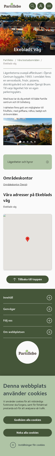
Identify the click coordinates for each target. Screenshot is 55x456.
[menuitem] (10, 60)
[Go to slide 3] (27, 139)
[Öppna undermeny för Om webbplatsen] (49, 332)
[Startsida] (12, 5)
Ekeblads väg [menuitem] (9, 63)
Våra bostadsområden (28, 60)
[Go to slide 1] (19, 139)
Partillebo (8, 60)
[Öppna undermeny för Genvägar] (49, 309)
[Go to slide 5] (34, 139)
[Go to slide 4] (30, 139)
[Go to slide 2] (23, 139)
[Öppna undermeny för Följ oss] (49, 320)
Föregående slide (8, 131)
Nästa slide (47, 131)
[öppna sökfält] (32, 6)
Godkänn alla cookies (27, 420)
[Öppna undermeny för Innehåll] (49, 297)
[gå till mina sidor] (40, 6)
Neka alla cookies (27, 432)
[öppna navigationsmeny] (49, 6)
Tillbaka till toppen (30, 279)
